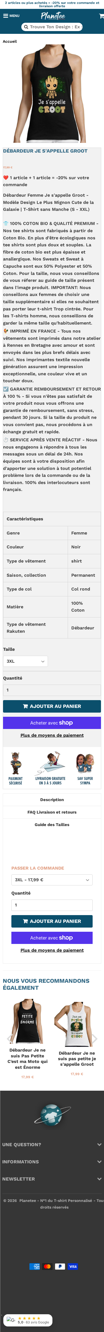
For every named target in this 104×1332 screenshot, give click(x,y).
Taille (9, 649)
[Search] (25, 27)
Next (94, 1038)
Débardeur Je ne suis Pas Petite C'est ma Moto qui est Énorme (27, 1058)
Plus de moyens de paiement (52, 735)
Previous (9, 1038)
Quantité (12, 678)
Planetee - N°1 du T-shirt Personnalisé (55, 1200)
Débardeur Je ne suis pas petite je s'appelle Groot (77, 1058)
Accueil (10, 41)
